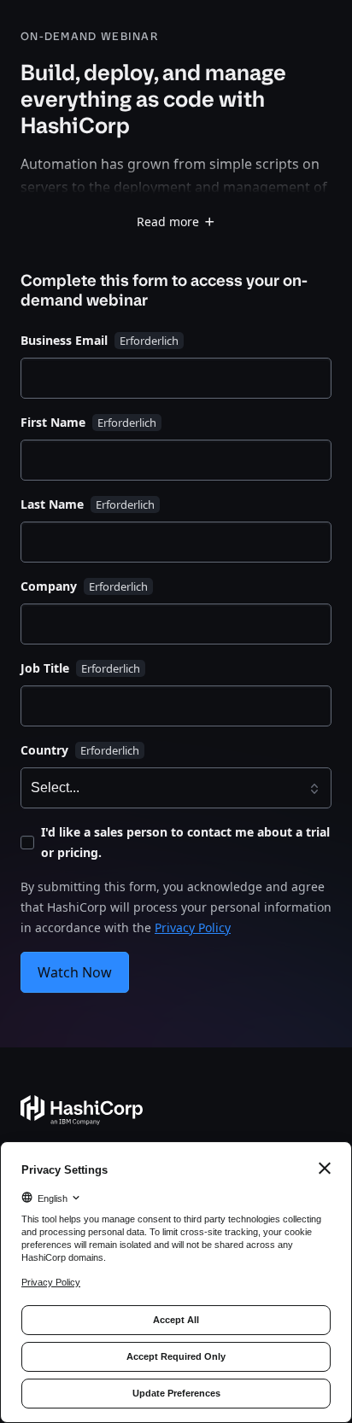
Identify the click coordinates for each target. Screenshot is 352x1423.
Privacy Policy (193, 927)
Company (49, 586)
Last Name (52, 504)
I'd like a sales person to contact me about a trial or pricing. (185, 842)
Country (44, 750)
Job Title (45, 668)
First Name (53, 422)
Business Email (64, 340)
